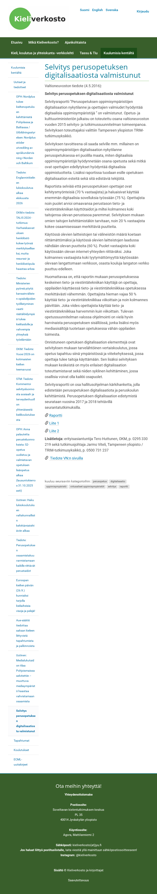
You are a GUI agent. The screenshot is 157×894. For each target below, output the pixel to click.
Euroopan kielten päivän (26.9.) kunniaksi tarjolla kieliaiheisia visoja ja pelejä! (25, 596)
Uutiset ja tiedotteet (20, 84)
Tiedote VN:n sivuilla (66, 458)
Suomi (84, 10)
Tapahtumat (21, 740)
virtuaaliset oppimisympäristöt (87, 486)
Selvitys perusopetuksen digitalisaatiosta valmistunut (26, 721)
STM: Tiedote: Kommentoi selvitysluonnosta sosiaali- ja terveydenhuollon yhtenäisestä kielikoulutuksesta (25, 399)
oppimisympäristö (56, 486)
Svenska (112, 10)
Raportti (55, 415)
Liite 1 (54, 423)
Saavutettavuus (78, 880)
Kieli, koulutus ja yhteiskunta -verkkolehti (42, 53)
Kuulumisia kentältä (119, 53)
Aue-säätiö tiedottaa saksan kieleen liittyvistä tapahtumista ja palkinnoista (25, 633)
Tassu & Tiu (89, 53)
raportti (124, 486)
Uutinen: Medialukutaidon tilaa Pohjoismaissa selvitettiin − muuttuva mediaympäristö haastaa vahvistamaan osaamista (25, 678)
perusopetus (100, 481)
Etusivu (16, 42)
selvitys (112, 486)
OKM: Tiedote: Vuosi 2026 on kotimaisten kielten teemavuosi (25, 359)
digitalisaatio (118, 481)
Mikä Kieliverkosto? (43, 42)
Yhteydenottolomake (79, 794)
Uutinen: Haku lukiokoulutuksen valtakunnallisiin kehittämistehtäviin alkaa (25, 515)
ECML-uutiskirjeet (21, 762)
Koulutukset (21, 750)
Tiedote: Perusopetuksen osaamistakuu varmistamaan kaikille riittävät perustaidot (25, 555)
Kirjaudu (143, 11)
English (97, 10)
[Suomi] (38, 18)
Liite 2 (54, 431)
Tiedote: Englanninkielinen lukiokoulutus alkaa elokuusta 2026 (25, 188)
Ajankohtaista (75, 42)
